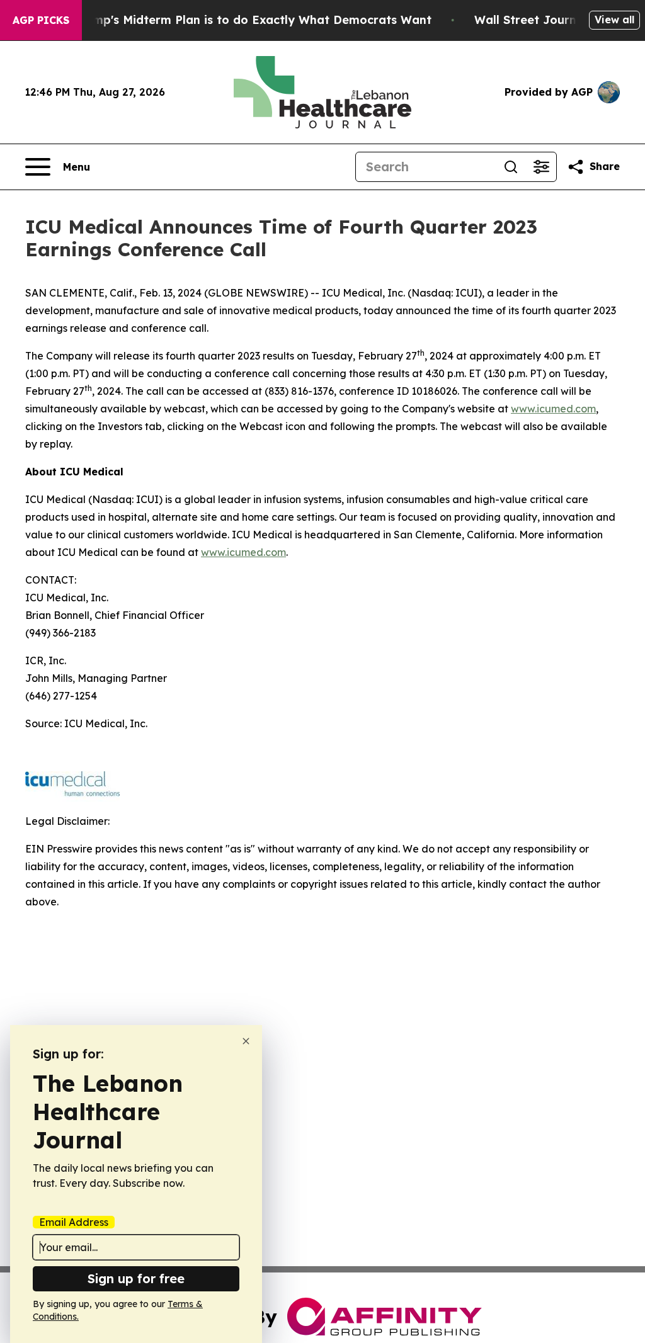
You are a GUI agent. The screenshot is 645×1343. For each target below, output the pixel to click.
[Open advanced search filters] (541, 166)
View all (614, 19)
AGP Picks (41, 20)
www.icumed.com (553, 408)
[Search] (511, 166)
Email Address (73, 1222)
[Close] (246, 1041)
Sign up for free (136, 1278)
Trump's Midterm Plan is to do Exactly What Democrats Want (252, 20)
